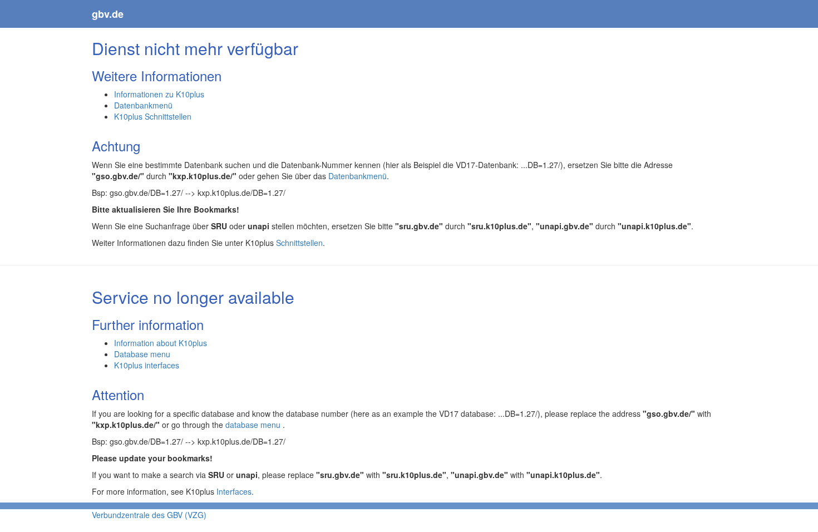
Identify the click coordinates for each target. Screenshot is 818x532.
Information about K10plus (160, 342)
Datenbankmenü (143, 105)
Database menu (142, 353)
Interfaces (234, 491)
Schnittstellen (299, 242)
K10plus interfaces (146, 365)
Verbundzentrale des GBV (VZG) (149, 514)
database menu (254, 424)
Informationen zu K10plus (159, 94)
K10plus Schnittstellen (152, 116)
